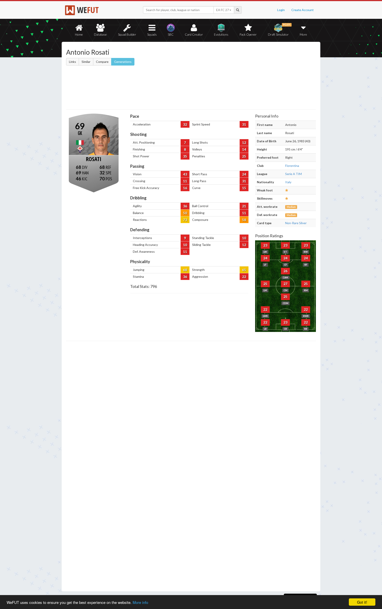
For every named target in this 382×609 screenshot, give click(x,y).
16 (185, 188)
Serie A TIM (293, 174)
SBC (171, 34)
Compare (102, 62)
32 (185, 124)
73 (185, 220)
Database (100, 34)
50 (185, 213)
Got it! (362, 602)
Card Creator (194, 34)
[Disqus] (191, 466)
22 (244, 276)
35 (185, 156)
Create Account (302, 10)
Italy (288, 182)
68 (185, 270)
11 (185, 181)
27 (285, 283)
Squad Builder (127, 34)
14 (244, 149)
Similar (86, 62)
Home (79, 34)
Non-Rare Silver (296, 223)
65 (244, 270)
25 (244, 156)
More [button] (303, 34)
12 (244, 142)
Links (72, 62)
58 (244, 220)
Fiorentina (292, 166)
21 (244, 206)
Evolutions (221, 34)
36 (185, 206)
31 (244, 124)
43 (185, 174)
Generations (123, 62)
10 (244, 238)
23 (265, 245)
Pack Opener (248, 34)
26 (285, 271)
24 (244, 174)
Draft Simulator (279, 29)
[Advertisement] (234, 76)
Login (281, 10)
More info (140, 602)
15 (244, 188)
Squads (152, 34)
